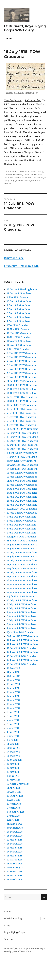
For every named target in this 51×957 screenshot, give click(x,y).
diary (33, 171)
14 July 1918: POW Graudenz (22, 584)
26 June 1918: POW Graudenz (22, 652)
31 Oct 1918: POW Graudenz (21, 381)
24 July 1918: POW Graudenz (22, 556)
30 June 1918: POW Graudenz (22, 636)
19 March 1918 (14, 871)
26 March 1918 (15, 843)
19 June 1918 (13, 680)
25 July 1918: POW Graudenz (22, 552)
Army (7, 925)
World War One (23, 180)
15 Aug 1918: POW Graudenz (22, 492)
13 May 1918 (13, 767)
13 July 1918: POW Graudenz (22, 588)
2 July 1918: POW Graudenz (21, 628)
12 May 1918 (13, 771)
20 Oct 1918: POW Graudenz (22, 401)
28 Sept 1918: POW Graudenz (22, 429)
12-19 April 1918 (15, 795)
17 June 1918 (13, 688)
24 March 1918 (15, 851)
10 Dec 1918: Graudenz (19, 301)
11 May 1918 (13, 775)
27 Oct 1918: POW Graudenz (22, 397)
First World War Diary (13, 174)
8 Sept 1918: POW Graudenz (22, 456)
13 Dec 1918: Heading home (22, 289)
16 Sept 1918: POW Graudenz (22, 440)
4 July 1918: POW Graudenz (21, 620)
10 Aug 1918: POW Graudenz (22, 512)
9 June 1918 (13, 712)
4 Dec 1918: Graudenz (18, 313)
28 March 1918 (15, 835)
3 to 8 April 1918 (16, 811)
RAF (30, 177)
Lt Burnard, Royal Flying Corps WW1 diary (25, 28)
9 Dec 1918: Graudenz (18, 305)
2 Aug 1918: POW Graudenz (21, 532)
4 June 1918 (13, 732)
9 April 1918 (13, 807)
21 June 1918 (13, 672)
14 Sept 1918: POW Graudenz (22, 448)
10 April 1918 (14, 803)
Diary (40, 171)
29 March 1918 (15, 831)
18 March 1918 (14, 875)
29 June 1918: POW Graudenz (22, 640)
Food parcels (36, 174)
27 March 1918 (14, 839)
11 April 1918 (13, 799)
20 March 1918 (15, 867)
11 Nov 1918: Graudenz (19, 349)
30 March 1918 (15, 827)
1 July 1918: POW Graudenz (21, 632)
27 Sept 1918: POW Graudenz (22, 433)
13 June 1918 (13, 704)
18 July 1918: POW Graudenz (22, 572)
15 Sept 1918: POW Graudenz (22, 444)
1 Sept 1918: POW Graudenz (21, 460)
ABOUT (8, 911)
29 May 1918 (13, 752)
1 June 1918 (12, 740)
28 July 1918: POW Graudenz (22, 544)
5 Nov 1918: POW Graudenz (21, 369)
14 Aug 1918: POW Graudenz (22, 496)
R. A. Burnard (10, 171)
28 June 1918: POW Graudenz (22, 644)
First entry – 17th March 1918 (21, 265)
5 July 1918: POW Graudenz (21, 616)
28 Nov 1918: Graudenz (19, 329)
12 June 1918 (13, 708)
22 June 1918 (13, 668)
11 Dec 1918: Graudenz (19, 297)
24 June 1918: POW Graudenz (22, 660)
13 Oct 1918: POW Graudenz (22, 409)
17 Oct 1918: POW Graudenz (21, 405)
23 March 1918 (14, 855)
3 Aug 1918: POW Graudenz (21, 528)
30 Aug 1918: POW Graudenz (22, 464)
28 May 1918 (13, 755)
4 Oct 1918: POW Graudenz (21, 425)
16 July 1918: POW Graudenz (22, 580)
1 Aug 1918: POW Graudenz (21, 536)
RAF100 (36, 177)
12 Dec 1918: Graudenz (19, 293)
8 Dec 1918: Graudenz (18, 309)
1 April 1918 (13, 819)
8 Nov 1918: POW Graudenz (21, 357)
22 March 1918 (15, 859)
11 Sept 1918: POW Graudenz (22, 452)
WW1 (33, 180)
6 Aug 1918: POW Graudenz (21, 520)
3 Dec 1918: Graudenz (18, 317)
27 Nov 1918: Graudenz (19, 333)
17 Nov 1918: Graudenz (19, 341)
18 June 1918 (13, 684)
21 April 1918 (14, 787)
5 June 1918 (13, 728)
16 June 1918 (13, 692)
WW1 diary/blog (13, 918)
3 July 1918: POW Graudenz (21, 624)
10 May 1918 (13, 779)
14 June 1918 (13, 700)
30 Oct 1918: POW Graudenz (22, 385)
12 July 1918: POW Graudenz (22, 592)
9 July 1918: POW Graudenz (21, 604)
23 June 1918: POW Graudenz (22, 664)
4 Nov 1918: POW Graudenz (21, 373)
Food (26, 174)
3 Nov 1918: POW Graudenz (21, 377)
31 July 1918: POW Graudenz (22, 540)
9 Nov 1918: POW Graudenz (21, 353)
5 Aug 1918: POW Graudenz (21, 524)
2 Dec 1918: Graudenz (18, 321)
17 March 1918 (14, 879)
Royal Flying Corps (14, 932)
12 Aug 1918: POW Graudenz (22, 504)
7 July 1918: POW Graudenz (21, 612)
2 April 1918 (13, 815)
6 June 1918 (13, 724)
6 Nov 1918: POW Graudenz (21, 365)
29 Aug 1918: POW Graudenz (22, 468)
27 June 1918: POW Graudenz (22, 648)
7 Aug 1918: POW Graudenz (21, 516)
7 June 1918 (13, 720)
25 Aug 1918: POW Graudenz (22, 472)
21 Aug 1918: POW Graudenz (22, 480)
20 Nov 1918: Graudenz (19, 337)
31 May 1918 (13, 744)
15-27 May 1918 (14, 759)
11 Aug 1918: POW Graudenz (22, 508)
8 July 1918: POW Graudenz (21, 608)
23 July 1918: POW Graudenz (22, 560)
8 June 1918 (13, 716)
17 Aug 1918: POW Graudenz (22, 488)
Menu (9, 38)
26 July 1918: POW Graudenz (22, 548)
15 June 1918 (13, 696)
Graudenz (8, 177)
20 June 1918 (13, 676)
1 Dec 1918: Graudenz (18, 325)
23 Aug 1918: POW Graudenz (22, 476)
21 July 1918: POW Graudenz (22, 564)
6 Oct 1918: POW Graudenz (21, 417)
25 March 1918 (14, 847)
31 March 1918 (14, 823)
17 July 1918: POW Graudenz (22, 576)
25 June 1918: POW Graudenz (22, 656)
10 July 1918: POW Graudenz (22, 600)
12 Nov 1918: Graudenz (19, 345)
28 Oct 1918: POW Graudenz (22, 393)
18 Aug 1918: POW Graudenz (22, 484)
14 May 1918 (13, 763)
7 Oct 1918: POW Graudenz (21, 413)
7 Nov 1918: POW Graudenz (21, 361)
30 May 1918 (13, 748)
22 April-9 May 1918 (18, 783)
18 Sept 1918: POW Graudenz (22, 436)
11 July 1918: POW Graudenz (22, 596)
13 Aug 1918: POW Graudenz (22, 500)
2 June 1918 (13, 736)
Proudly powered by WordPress (18, 951)
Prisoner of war (20, 177)
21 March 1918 (14, 863)
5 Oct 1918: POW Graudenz (21, 421)
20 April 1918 (14, 791)
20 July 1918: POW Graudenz (22, 568)
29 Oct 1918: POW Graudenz (22, 389)
